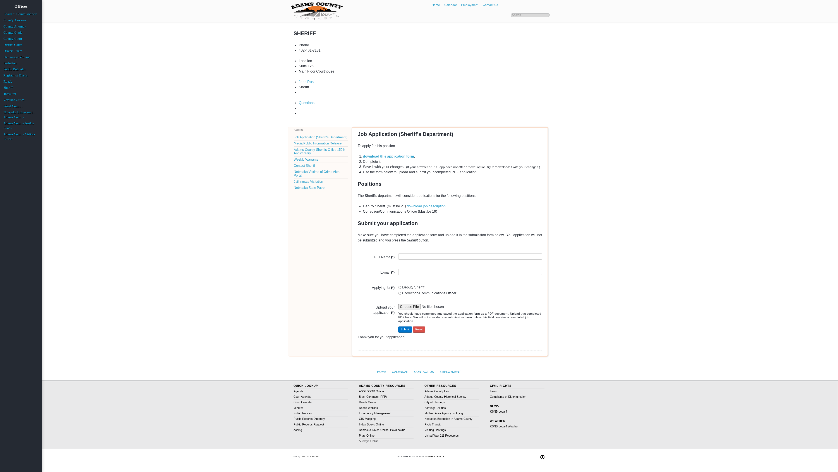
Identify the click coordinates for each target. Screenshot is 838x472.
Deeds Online (367, 402)
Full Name (384, 257)
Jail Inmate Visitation (308, 181)
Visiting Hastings (435, 430)
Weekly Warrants (306, 159)
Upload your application (384, 309)
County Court (12, 38)
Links (493, 391)
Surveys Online (368, 441)
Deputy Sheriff (413, 287)
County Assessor (14, 20)
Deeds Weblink (368, 408)
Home (436, 5)
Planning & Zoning (16, 57)
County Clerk (12, 32)
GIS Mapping (367, 418)
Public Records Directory (309, 418)
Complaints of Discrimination (508, 396)
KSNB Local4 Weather (504, 426)
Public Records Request (309, 424)
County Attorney (14, 26)
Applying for (383, 288)
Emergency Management (375, 413)
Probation (10, 63)
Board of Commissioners (20, 14)
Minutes (299, 408)
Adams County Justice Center (18, 125)
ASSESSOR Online (371, 391)
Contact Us (490, 5)
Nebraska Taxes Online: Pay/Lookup (382, 430)
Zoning (298, 430)
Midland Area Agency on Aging (443, 413)
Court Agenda (302, 396)
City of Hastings (434, 402)
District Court (12, 45)
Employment (469, 5)
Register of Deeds (15, 75)
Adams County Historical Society (445, 396)
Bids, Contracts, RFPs (373, 396)
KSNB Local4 (498, 411)
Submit (405, 329)
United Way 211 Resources (441, 435)
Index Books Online (371, 424)
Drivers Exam (12, 51)
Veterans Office (13, 100)
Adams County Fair (436, 391)
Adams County (434, 456)
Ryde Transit (432, 424)
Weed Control (12, 106)
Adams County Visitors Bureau (19, 136)
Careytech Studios (310, 456)
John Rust (306, 82)
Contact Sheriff (304, 165)
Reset (419, 329)
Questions (306, 103)
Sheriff (8, 87)
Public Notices (303, 413)
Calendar (450, 5)
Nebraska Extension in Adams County (448, 418)
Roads (7, 81)
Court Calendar (303, 402)
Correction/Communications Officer (429, 293)
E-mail (387, 272)
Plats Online (366, 435)
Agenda (298, 391)
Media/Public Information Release (318, 143)
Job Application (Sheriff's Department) (320, 137)
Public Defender (14, 69)
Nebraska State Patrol (309, 187)
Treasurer (9, 93)
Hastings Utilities (435, 408)
